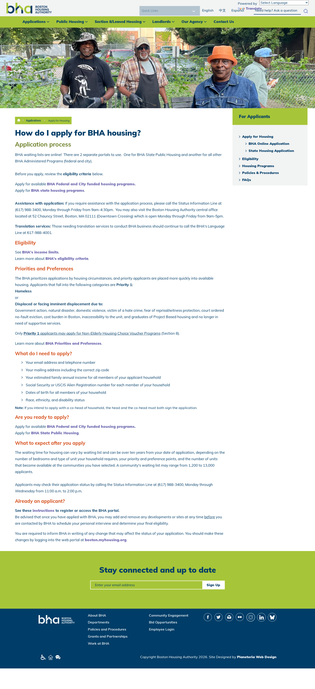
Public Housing (70, 21)
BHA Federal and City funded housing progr (87, 426)
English (207, 10)
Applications (34, 21)
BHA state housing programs (57, 190)
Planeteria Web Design (256, 657)
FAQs (246, 180)
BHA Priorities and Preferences (73, 343)
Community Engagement (168, 615)
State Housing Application (271, 150)
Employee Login (161, 629)
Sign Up (213, 585)
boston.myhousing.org (105, 540)
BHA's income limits (40, 252)
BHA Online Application (269, 143)
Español (237, 10)
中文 (222, 10)
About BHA (97, 615)
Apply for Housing (58, 120)
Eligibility (250, 159)
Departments (98, 622)
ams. (131, 426)
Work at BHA (98, 643)
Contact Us (224, 21)
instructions (44, 510)
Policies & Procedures (260, 173)
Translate (254, 8)
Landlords (161, 21)
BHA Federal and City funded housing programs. (91, 184)
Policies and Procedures (107, 629)
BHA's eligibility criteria (66, 258)
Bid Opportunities (163, 622)
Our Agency (192, 21)
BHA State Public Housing (55, 433)
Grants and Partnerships (108, 636)
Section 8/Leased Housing (118, 21)
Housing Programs (258, 166)
